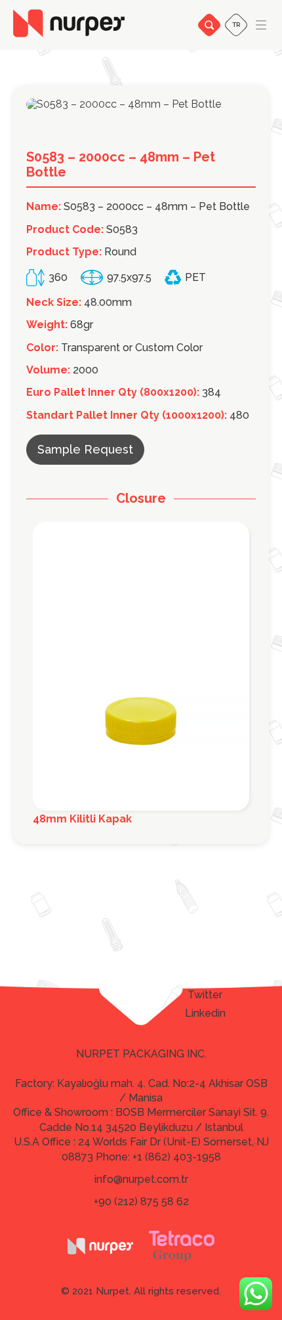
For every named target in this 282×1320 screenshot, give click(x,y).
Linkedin (205, 1013)
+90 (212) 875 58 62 (141, 1201)
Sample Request (85, 449)
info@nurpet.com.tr (141, 1179)
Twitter (205, 995)
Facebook (205, 977)
